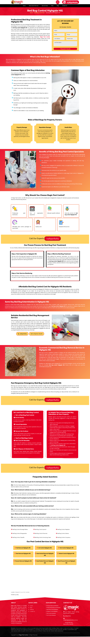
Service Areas (45, 5)
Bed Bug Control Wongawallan (19, 533)
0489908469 (72, 2)
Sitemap (32, 609)
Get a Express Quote (36, 333)
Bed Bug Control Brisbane (52, 609)
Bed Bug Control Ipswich (40, 529)
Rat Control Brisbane (51, 613)
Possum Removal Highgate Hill (23, 561)
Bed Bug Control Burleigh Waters (20, 529)
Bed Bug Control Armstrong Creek (43, 537)
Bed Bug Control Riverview (41, 533)
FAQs (52, 5)
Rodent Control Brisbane (52, 611)
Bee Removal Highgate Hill (23, 553)
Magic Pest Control (23, 635)
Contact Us (64, 5)
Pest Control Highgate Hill (66, 547)
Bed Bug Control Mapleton (63, 529)
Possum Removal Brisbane (52, 605)
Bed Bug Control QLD (39, 12)
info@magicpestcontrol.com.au (70, 620)
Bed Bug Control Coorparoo (63, 537)
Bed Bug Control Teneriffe (18, 537)
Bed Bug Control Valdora (63, 533)
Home (24, 5)
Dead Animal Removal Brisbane (53, 607)
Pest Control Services (33, 5)
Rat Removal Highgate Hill (23, 547)
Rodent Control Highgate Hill (66, 553)
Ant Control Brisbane (51, 615)
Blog (58, 5)
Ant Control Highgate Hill (45, 547)
